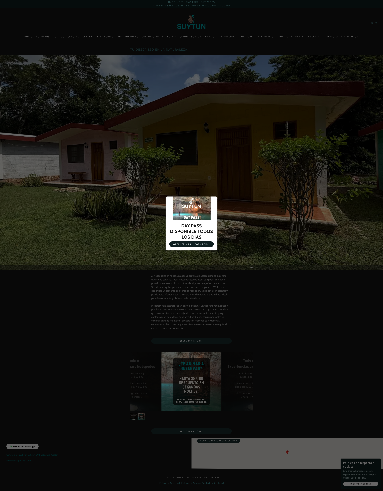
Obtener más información (191, 244)
